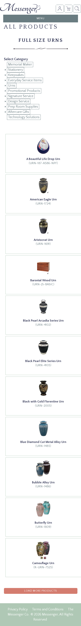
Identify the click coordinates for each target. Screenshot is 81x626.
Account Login (59, 8)
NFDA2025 (68, 8)
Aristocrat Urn (43, 240)
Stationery (15, 70)
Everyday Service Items (25, 80)
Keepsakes (16, 75)
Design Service (18, 101)
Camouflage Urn (43, 563)
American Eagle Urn (43, 199)
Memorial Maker (20, 64)
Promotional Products (24, 91)
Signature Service (20, 96)
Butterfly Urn (43, 522)
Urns (11, 85)
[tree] (40, 91)
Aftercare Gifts (18, 112)
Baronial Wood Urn (43, 280)
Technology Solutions (24, 117)
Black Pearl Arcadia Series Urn (43, 320)
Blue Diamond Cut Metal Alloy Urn (43, 442)
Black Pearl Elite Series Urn (43, 361)
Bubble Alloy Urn (43, 482)
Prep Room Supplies (23, 107)
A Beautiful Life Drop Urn (43, 159)
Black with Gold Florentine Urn (43, 401)
